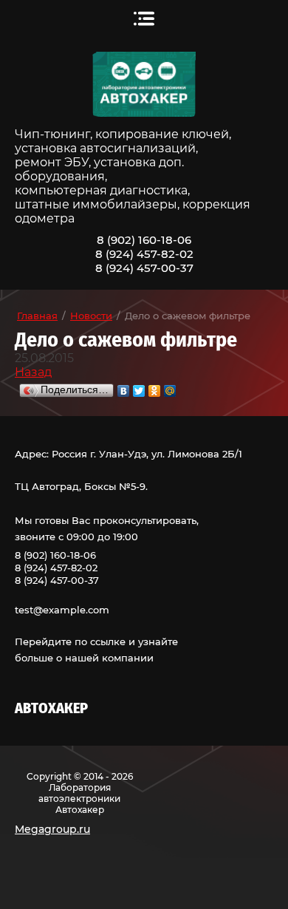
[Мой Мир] (170, 387)
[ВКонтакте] (123, 387)
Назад (33, 372)
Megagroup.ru (52, 829)
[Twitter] (139, 387)
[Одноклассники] (154, 387)
